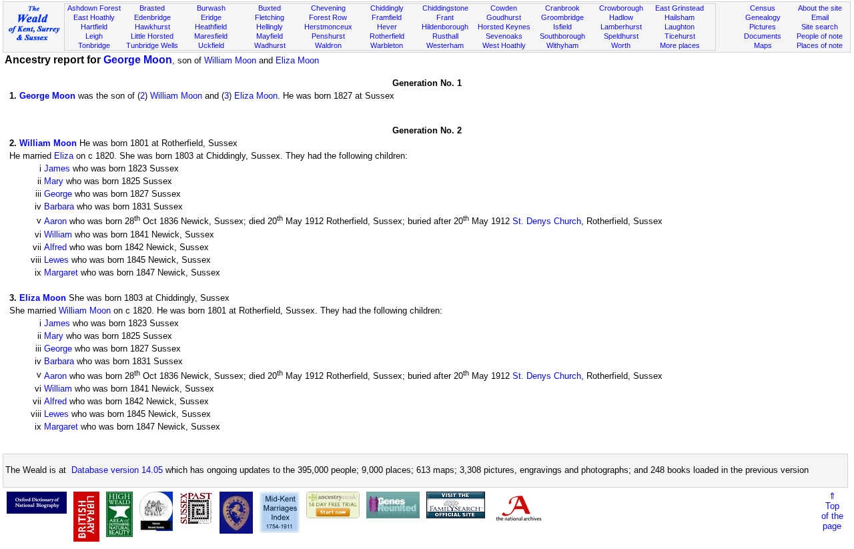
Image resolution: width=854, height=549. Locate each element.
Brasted (152, 8)
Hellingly (269, 27)
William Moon (230, 60)
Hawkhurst (152, 27)
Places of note (820, 45)
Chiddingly (387, 8)
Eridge (211, 17)
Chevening (328, 8)
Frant (445, 17)
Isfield (562, 27)
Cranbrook (562, 8)
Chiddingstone (445, 8)
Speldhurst (621, 36)
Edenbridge (152, 17)
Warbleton (386, 45)
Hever (387, 27)
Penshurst (328, 36)
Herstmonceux (328, 27)
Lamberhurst (621, 27)
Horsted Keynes (504, 27)
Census (762, 8)
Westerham (445, 45)
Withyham (562, 45)
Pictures (762, 27)
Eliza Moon (297, 60)
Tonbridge (94, 45)
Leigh (94, 36)
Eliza (63, 156)
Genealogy (763, 17)
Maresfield (211, 36)
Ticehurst (680, 36)
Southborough (562, 36)
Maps (763, 45)
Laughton (680, 27)
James (57, 168)
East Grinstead (679, 8)
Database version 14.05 (117, 470)
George (58, 194)
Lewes (56, 260)
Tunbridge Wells (152, 45)
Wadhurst (270, 45)
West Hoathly (504, 45)
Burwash (211, 8)
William (58, 234)
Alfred (55, 247)
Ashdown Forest (94, 8)
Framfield (387, 17)
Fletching (269, 17)
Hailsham (680, 17)
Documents (762, 36)
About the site (820, 8)
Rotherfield (387, 36)
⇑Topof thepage (832, 511)
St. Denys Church (546, 222)
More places (680, 45)
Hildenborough (445, 27)
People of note (820, 36)
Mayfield (269, 36)
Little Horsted (152, 36)
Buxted (269, 8)
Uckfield (211, 45)
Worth (620, 45)
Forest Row (328, 17)
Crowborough (621, 8)
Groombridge (562, 17)
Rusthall (445, 36)
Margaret (61, 272)
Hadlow (621, 17)
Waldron (328, 45)
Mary (53, 181)
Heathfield (211, 27)
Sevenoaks (504, 36)
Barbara (59, 206)
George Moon (137, 59)
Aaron (55, 222)
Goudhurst (503, 17)
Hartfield (94, 27)
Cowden (503, 8)
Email (820, 17)
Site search (819, 27)
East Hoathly (94, 17)
